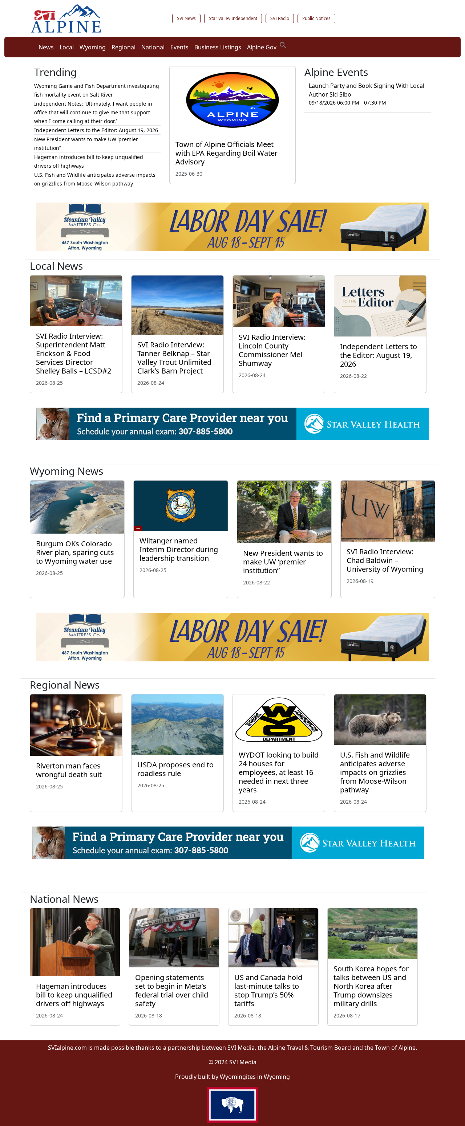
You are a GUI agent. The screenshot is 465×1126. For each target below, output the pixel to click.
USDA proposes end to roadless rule (175, 769)
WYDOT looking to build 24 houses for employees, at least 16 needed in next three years (279, 772)
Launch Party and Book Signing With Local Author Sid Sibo (366, 90)
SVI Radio (279, 18)
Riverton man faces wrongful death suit (70, 770)
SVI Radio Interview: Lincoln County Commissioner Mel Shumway (272, 350)
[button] (283, 44)
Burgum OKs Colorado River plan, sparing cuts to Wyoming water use (75, 552)
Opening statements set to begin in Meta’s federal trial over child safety (171, 990)
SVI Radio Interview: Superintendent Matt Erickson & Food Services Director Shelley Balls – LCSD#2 (73, 353)
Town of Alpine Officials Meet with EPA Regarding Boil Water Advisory (226, 153)
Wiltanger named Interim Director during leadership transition (179, 549)
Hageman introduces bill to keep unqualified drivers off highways (74, 994)
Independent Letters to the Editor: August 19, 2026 (96, 130)
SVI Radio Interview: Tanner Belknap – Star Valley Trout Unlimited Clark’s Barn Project (174, 358)
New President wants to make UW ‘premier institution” (283, 561)
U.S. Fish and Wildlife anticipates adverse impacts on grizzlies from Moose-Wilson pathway (375, 772)
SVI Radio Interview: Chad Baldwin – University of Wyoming (385, 560)
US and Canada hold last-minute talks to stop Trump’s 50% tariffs (268, 990)
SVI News (186, 18)
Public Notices (316, 18)
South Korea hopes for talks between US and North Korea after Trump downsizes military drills (371, 986)
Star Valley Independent (233, 18)
